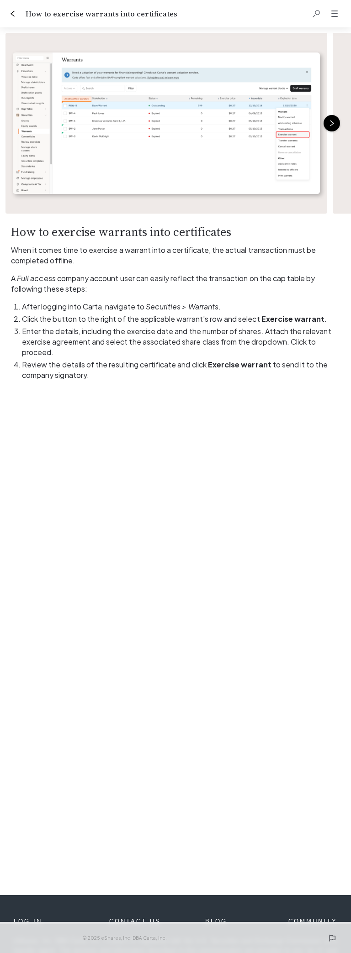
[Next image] (332, 123)
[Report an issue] (332, 938)
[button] (316, 13)
